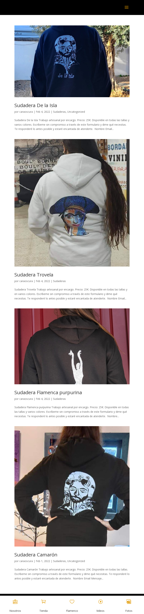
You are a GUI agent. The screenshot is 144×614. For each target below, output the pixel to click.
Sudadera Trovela (33, 274)
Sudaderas (59, 111)
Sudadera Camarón (35, 554)
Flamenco (72, 611)
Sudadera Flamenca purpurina (48, 392)
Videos (100, 611)
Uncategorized (76, 111)
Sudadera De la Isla (35, 105)
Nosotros (15, 611)
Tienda (43, 611)
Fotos (128, 611)
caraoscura (26, 111)
